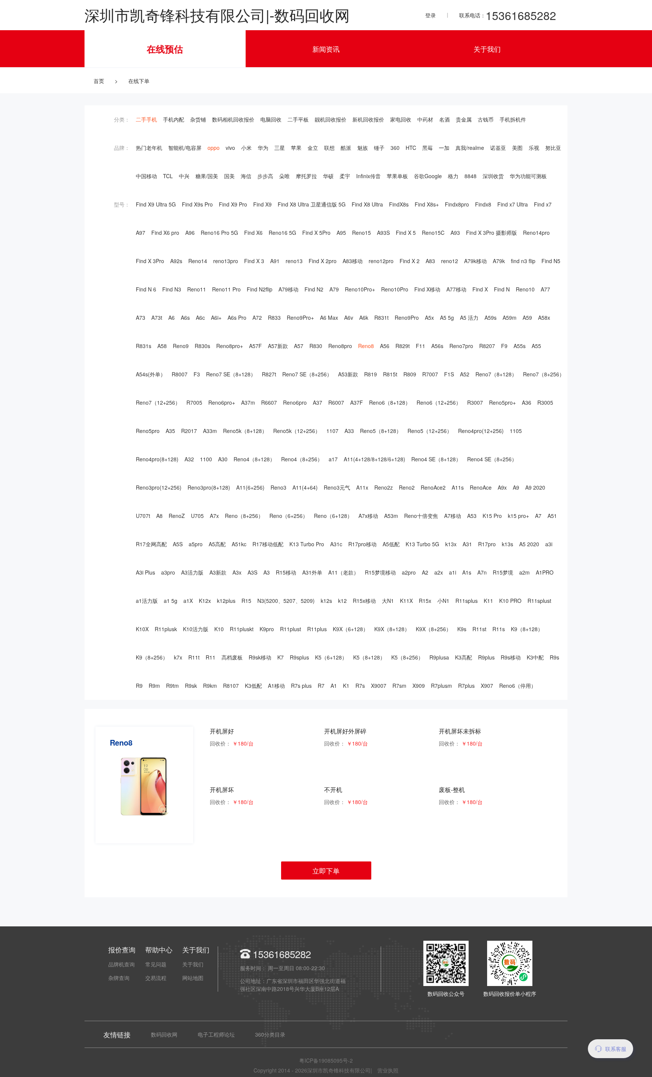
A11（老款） (343, 572)
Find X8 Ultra (367, 204)
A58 (162, 346)
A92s (176, 261)
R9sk (191, 685)
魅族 (362, 147)
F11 (420, 346)
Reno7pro (461, 346)
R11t (194, 657)
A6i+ (216, 317)
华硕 (328, 176)
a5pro (196, 544)
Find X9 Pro (233, 204)
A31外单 (312, 572)
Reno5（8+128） (380, 430)
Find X (480, 289)
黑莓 (427, 147)
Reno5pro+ (502, 402)
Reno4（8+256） (302, 459)
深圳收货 (493, 176)
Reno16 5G (282, 232)
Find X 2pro (323, 261)
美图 (517, 147)
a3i (548, 544)
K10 (219, 629)
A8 (159, 515)
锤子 (379, 147)
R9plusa (439, 657)
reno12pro (381, 261)
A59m (510, 317)
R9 (139, 685)
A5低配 (391, 544)
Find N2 (313, 289)
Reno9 (181, 346)
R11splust (539, 600)
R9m (154, 685)
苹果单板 (397, 176)
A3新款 (217, 572)
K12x (205, 600)
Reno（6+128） (333, 515)
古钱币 (486, 119)
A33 (349, 430)
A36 (526, 402)
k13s (507, 544)
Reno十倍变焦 (421, 515)
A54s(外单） (151, 374)
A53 (472, 515)
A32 (189, 459)
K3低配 (253, 685)
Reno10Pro (394, 289)
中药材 (425, 119)
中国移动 (146, 176)
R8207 (487, 346)
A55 (536, 346)
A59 (527, 317)
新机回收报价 (368, 119)
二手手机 (146, 119)
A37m (248, 402)
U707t (143, 515)
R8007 (180, 374)
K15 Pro (492, 515)
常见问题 (155, 964)
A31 (467, 544)
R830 (315, 346)
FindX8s (399, 204)
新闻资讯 (326, 49)
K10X (142, 629)
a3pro (168, 572)
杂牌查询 (118, 977)
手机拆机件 (513, 119)
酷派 (346, 147)
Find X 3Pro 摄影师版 (491, 232)
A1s (466, 572)
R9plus (486, 657)
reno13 (294, 261)
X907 (487, 685)
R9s (554, 657)
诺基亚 (498, 147)
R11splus (466, 600)
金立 (313, 147)
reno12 (449, 261)
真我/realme (469, 147)
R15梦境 (503, 572)
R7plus (466, 685)
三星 (279, 147)
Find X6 (253, 232)
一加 (444, 147)
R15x (425, 600)
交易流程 (155, 977)
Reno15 (361, 232)
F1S (449, 374)
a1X (188, 600)
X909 (418, 685)
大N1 (388, 600)
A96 (190, 232)
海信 (246, 176)
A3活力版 (192, 572)
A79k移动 (475, 261)
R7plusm (441, 685)
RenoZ (177, 515)
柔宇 (345, 176)
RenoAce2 (433, 487)
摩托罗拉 (306, 176)
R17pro (487, 544)
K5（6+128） (331, 657)
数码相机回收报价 (233, 119)
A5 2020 (529, 544)
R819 (370, 374)
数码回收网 (164, 1034)
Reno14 (197, 261)
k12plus (226, 600)
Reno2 (407, 487)
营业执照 (387, 1070)
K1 (346, 685)
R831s (143, 346)
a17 (333, 459)
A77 (545, 289)
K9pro (267, 629)
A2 (425, 572)
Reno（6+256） (288, 515)
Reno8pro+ (229, 346)
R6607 (269, 402)
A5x (429, 317)
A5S (178, 544)
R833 (274, 317)
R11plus (317, 629)
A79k (499, 261)
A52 (464, 374)
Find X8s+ (427, 204)
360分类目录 (270, 1034)
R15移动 (286, 572)
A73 (140, 317)
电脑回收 (270, 119)
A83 (430, 261)
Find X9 (262, 204)
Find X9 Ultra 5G (156, 204)
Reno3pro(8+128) (209, 487)
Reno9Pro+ (300, 317)
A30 (223, 459)
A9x (502, 487)
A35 (170, 430)
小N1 (443, 600)
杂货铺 (198, 119)
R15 (246, 600)
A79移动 (288, 289)
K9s (461, 629)
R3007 (475, 402)
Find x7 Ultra (512, 204)
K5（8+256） (407, 657)
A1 (334, 685)
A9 (516, 487)
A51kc (239, 544)
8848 (470, 176)
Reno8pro (340, 346)
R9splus (299, 657)
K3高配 (463, 657)
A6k (363, 317)
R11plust (290, 629)
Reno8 (366, 346)
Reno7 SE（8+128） (231, 374)
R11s (498, 629)
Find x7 (543, 204)
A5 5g (447, 317)
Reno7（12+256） (158, 402)
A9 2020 (535, 487)
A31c (336, 544)
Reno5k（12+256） (296, 430)
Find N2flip (259, 289)
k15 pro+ (518, 515)
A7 (538, 515)
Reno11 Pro (226, 289)
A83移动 (353, 261)
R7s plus (301, 685)
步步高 (265, 176)
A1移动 (276, 685)
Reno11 (196, 289)
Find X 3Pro (150, 261)
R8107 (231, 685)
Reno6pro (295, 402)
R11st (479, 629)
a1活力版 (147, 600)
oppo (214, 147)
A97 (140, 232)
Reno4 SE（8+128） (436, 459)
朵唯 (284, 176)
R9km (210, 685)
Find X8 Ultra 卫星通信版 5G (312, 204)
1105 (516, 430)
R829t (402, 346)
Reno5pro (148, 430)
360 (395, 147)
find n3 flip (523, 261)
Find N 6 (146, 289)
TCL (168, 176)
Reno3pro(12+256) (158, 487)
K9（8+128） (527, 629)
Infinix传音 (368, 176)
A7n (482, 572)
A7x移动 (368, 515)
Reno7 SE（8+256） (307, 374)
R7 (321, 685)
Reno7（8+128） (496, 374)
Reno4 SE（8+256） (492, 459)
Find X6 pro (165, 232)
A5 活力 (469, 317)
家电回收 (400, 119)
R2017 (189, 430)
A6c (200, 317)
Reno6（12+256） (439, 402)
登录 (430, 15)
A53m (391, 515)
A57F (255, 346)
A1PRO (545, 572)
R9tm (172, 685)
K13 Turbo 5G (422, 544)
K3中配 (535, 657)
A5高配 (217, 544)
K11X (406, 600)
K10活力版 (195, 629)
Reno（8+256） (244, 515)
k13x (451, 544)
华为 (263, 147)
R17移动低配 (267, 544)
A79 (334, 289)
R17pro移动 (362, 544)
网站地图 (192, 977)
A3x (236, 572)
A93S (383, 232)
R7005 (194, 402)
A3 (266, 572)
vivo (230, 147)
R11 (210, 657)
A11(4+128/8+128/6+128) (374, 459)
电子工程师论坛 (216, 1034)
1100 (206, 459)
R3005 (545, 402)
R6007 (336, 402)
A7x (214, 515)
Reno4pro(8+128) (157, 459)
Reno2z (383, 487)
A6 (171, 317)
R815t (390, 374)
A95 (341, 232)
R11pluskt (242, 629)
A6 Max (329, 317)
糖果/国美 (206, 176)
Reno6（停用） (517, 685)
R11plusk (166, 629)
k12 (342, 600)
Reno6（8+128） (390, 402)
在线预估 (165, 48)
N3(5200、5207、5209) (286, 600)
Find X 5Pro (316, 232)
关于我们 (487, 49)
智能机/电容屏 (184, 147)
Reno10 (525, 289)
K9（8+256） (152, 657)
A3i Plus (145, 572)
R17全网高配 (151, 544)
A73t (156, 317)
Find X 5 (406, 232)
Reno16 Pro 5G (219, 232)
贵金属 (464, 119)
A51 (552, 515)
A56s (437, 346)
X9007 (378, 685)
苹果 (296, 147)
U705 (197, 515)
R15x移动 (364, 600)
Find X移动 (427, 289)
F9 (504, 346)
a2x (438, 572)
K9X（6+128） (350, 629)
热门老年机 (149, 147)
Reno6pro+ (221, 402)
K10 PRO (510, 600)
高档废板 (232, 657)
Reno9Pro (407, 317)
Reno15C (433, 232)
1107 (332, 430)
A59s (490, 317)
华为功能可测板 (528, 176)
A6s (185, 317)
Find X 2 (410, 261)
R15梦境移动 (380, 572)
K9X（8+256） (433, 629)
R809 (409, 374)
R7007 (430, 374)
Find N (502, 289)
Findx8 (483, 204)
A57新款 (278, 346)
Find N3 (171, 289)
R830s (202, 346)
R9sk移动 (260, 657)
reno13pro (225, 261)
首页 (99, 81)
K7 (280, 657)
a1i (452, 572)
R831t (381, 317)
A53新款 (348, 374)
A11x (362, 487)
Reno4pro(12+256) (481, 430)
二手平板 (298, 119)
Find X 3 (254, 261)
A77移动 (456, 289)
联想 (329, 147)
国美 (229, 176)
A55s (520, 346)
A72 (257, 317)
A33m (210, 430)
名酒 (444, 119)
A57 (298, 346)
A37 (317, 402)
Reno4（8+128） (254, 459)
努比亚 (553, 147)
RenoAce (481, 487)
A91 (275, 261)
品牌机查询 (121, 964)
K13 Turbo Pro (306, 544)
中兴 (184, 176)
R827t (269, 374)
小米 (246, 147)
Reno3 (278, 487)
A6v (348, 317)
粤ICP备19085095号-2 (326, 1060)
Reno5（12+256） (430, 430)
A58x (544, 317)
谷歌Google (428, 176)
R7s (360, 685)
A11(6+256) (250, 487)
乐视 (534, 147)
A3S (252, 572)
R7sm (399, 685)
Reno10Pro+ (360, 289)
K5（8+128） (369, 657)
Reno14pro (536, 232)
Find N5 (550, 261)
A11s (458, 487)
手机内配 (173, 119)
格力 (453, 176)
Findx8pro (457, 204)
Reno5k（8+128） (245, 430)
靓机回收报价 (330, 119)
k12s (326, 600)
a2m (524, 572)
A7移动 (452, 515)
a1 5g (170, 600)
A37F (356, 402)
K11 (488, 600)
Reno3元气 (337, 487)
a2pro (409, 572)
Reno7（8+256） (543, 374)
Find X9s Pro (197, 204)
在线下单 (138, 81)
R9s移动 (511, 657)
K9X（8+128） (392, 629)
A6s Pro (237, 317)
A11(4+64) (305, 487)
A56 (384, 346)
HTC (411, 147)
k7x (178, 657)
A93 (455, 232)
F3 (197, 374)
